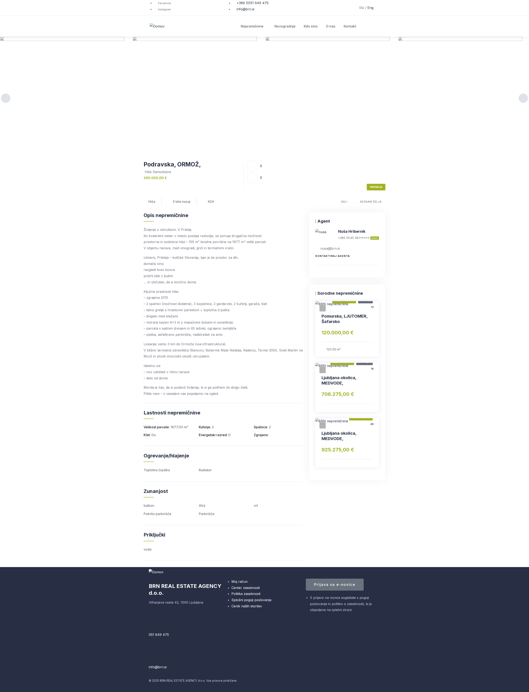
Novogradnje (284, 26)
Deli (344, 201)
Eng (370, 8)
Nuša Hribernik (351, 231)
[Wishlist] (322, 308)
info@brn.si (158, 667)
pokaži (374, 238)
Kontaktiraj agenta (332, 256)
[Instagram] (283, 683)
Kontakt (350, 26)
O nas (330, 26)
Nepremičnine (252, 26)
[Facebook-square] (272, 683)
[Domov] (157, 26)
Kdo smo (311, 26)
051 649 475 (159, 635)
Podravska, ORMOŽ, (172, 164)
